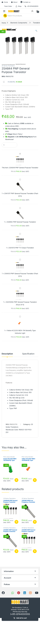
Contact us (26, 2)
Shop (19, 6)
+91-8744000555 (32, 6)
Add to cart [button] (16, 480)
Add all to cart (21, 618)
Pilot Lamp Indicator (9, 457)
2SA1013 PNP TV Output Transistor (21, 248)
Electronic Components (18, 23)
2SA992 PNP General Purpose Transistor (21, 222)
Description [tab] (7, 354)
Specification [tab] (28, 354)
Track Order (8, 6)
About (15, 2)
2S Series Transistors (8, 66)
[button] (36, 30)
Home (6, 2)
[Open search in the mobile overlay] (20, 15)
